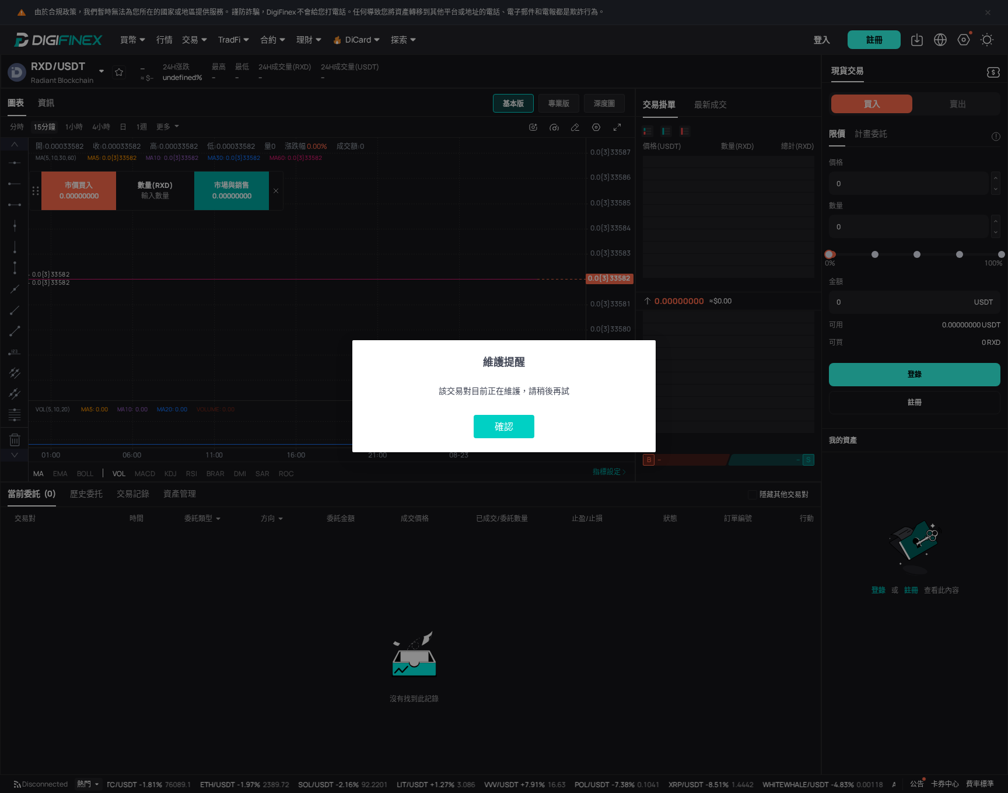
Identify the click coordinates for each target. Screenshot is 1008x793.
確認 (504, 426)
